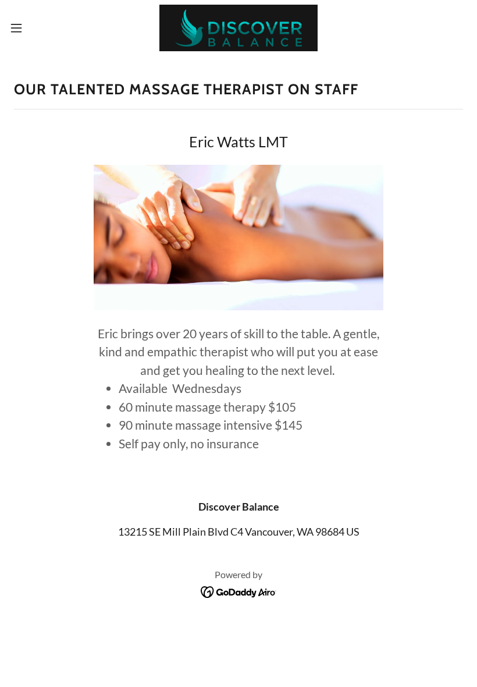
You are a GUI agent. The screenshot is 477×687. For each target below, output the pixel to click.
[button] (40, 28)
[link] (238, 28)
